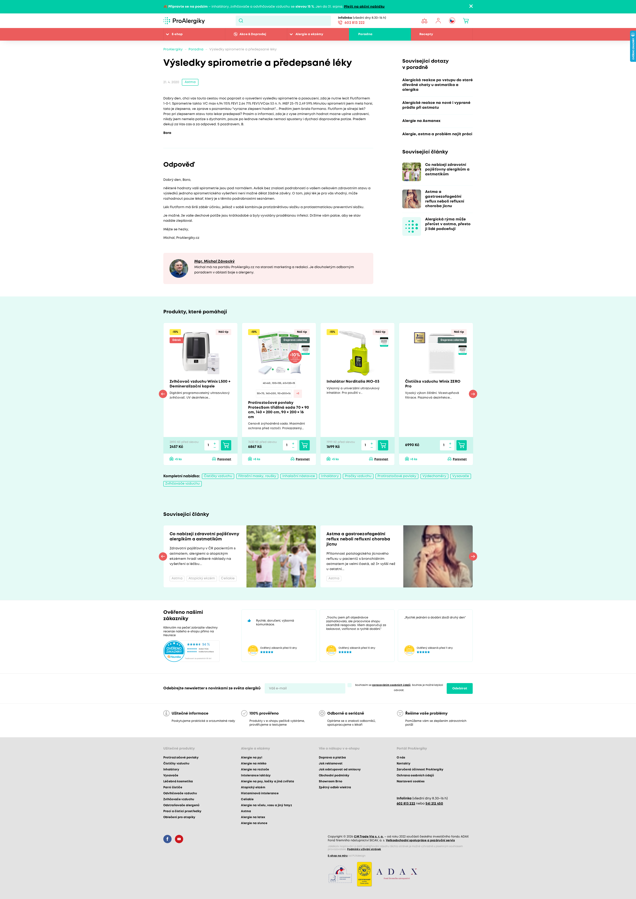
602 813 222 (354, 23)
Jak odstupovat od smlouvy (340, 769)
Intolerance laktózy (256, 775)
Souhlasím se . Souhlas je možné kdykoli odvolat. (399, 688)
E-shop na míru (338, 856)
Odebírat (459, 688)
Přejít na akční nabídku (364, 6)
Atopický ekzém (253, 787)
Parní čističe (172, 787)
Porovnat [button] (224, 459)
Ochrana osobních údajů (415, 775)
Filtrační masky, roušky (257, 476)
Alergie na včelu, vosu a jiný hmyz (266, 805)
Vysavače (460, 476)
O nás (401, 757)
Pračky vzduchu (358, 476)
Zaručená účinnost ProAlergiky (420, 769)
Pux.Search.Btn (241, 21)
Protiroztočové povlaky (396, 476)
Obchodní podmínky (334, 775)
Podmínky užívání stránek (364, 849)
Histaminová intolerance (260, 793)
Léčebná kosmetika (178, 781)
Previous (163, 394)
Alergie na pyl (251, 757)
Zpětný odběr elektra (335, 787)
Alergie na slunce (254, 823)
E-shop (177, 34)
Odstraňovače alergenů (181, 805)
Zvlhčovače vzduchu (182, 483)
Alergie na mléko (253, 763)
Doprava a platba (332, 757)
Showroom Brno (330, 781)
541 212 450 (434, 803)
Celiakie (247, 799)
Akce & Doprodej (252, 34)
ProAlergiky (173, 49)
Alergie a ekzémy (309, 34)
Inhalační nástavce (298, 476)
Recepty (426, 34)
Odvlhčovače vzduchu (180, 793)
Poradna (365, 34)
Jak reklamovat (331, 763)
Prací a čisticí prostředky (182, 811)
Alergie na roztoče (255, 769)
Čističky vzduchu (218, 476)
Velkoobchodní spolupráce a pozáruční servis (420, 840)
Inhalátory (330, 476)
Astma (190, 82)
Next (473, 394)
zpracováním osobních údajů (391, 685)
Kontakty (404, 763)
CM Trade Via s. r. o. (368, 836)
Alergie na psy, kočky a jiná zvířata (267, 781)
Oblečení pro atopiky (179, 817)
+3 (297, 393)
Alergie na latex (253, 817)
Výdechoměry (434, 476)
